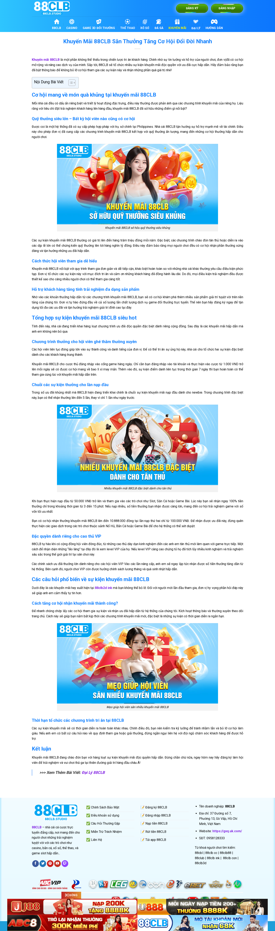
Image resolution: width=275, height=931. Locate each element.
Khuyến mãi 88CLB (46, 60)
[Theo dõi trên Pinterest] (50, 863)
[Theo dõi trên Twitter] (42, 863)
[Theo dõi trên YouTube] (57, 863)
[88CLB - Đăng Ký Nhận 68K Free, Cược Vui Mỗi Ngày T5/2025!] (52, 8)
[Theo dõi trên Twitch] (65, 863)
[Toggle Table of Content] (69, 82)
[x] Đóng (71, 895)
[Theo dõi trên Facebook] (35, 863)
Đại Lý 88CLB (93, 772)
